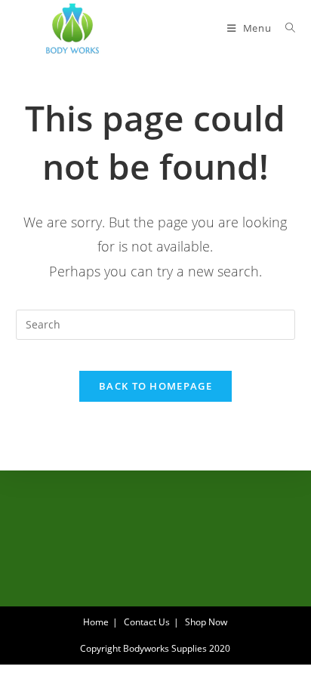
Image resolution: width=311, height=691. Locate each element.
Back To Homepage (155, 386)
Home (96, 621)
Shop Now (206, 621)
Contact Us (147, 621)
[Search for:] (285, 28)
